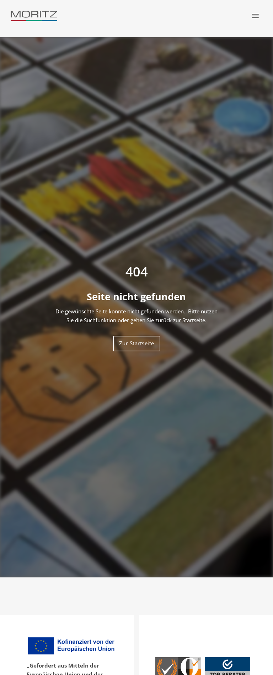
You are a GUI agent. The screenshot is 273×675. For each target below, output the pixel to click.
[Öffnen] (255, 16)
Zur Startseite (136, 343)
